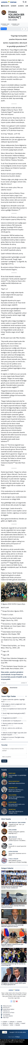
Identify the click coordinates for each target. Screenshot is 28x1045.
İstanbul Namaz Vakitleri (8, 1009)
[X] (14, 1001)
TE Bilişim (17, 1037)
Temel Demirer (12, 20)
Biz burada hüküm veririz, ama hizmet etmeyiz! (16, 805)
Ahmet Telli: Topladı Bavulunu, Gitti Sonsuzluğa (17, 797)
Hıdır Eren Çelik (13, 787)
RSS (5, 1032)
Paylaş (4, 28)
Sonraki (23, 683)
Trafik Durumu (6, 1011)
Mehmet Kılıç (12, 809)
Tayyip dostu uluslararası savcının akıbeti (17, 854)
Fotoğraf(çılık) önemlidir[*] (10, 718)
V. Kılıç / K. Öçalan (13, 858)
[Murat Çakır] (4, 775)
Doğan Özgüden (13, 851)
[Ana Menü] (25, 2)
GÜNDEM (13, 6)
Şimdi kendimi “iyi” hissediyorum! (12, 720)
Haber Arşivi (6, 1017)
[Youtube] (16, 1001)
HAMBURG (12, 1021)
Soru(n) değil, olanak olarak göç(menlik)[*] (14, 713)
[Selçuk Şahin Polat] (4, 782)
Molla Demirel (13, 795)
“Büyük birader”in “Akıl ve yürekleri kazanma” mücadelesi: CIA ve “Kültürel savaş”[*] (17, 839)
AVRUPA (4, 1023)
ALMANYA (21, 6)
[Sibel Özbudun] (4, 838)
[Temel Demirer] (3, 12)
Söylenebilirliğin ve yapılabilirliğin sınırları (17, 776)
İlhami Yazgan (12, 802)
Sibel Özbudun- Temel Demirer (17, 822)
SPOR (11, 1025)
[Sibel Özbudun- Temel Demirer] (4, 824)
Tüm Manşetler (6, 1014)
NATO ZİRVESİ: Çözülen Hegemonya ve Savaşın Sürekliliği (18, 861)
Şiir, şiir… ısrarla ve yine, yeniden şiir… (13, 728)
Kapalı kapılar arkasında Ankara (17, 783)
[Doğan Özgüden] (4, 853)
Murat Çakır (12, 773)
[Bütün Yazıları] (26, 696)
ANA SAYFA (6, 6)
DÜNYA (17, 1023)
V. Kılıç (10, 844)
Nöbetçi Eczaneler (7, 1006)
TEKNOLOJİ (5, 1025)
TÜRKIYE (11, 1023)
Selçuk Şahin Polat (14, 781)
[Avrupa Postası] (9, 2)
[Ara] (23, 2)
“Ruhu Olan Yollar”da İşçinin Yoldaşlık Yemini (16, 812)
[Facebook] (11, 1001)
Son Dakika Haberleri (8, 1016)
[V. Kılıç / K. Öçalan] (4, 860)
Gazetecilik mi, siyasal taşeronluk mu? (17, 846)
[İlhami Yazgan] (4, 804)
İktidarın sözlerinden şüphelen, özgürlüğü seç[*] (17, 832)
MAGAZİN (17, 1025)
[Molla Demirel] (4, 796)
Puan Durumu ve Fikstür (8, 1012)
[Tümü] (26, 770)
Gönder (4, 761)
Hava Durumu (6, 1007)
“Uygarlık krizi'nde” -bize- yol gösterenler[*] (16, 825)
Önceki (4, 683)
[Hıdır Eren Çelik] (4, 789)
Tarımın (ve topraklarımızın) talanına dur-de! (14, 708)
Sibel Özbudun (13, 837)
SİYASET (23, 1023)
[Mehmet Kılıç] (4, 811)
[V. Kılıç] (4, 846)
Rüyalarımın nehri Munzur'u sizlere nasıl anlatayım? (16, 790)
